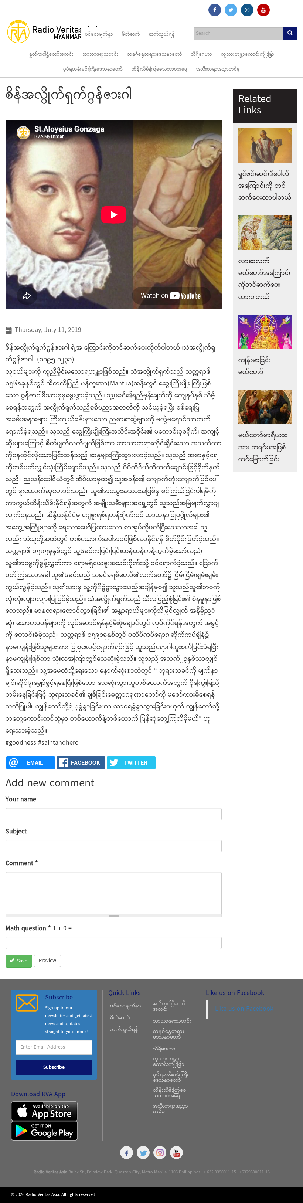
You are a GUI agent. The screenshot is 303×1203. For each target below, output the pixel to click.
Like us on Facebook (244, 1009)
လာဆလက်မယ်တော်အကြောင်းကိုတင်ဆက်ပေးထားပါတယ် (264, 279)
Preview (47, 960)
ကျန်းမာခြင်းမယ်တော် (254, 366)
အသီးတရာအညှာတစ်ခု (218, 69)
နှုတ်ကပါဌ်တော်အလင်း (51, 55)
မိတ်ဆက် (131, 35)
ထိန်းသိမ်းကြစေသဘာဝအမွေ (159, 69)
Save (21, 961)
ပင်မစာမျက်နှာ (99, 35)
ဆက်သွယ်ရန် (162, 35)
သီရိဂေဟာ (201, 55)
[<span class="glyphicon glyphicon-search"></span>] (290, 33)
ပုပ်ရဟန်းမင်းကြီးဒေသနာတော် (93, 69)
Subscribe (54, 1067)
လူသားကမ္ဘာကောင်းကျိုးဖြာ (247, 55)
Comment (22, 863)
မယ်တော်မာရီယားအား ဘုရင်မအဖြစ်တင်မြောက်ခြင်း (262, 447)
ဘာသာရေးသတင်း (100, 55)
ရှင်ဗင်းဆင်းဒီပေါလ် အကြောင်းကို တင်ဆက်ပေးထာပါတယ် (265, 186)
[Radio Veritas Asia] (58, 31)
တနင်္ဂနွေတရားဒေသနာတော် (154, 55)
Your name (21, 799)
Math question (28, 928)
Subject (16, 831)
